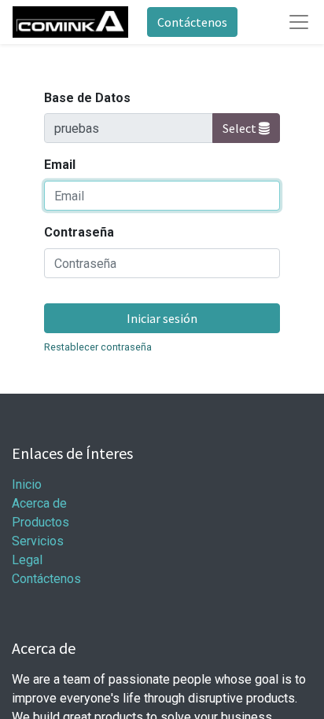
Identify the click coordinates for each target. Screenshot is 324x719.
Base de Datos (87, 97)
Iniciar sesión (162, 318)
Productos (40, 522)
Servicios (38, 541)
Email (59, 164)
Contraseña (79, 232)
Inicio (27, 484)
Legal (27, 559)
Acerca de (39, 503)
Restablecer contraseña (98, 347)
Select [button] (241, 128)
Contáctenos (192, 22)
